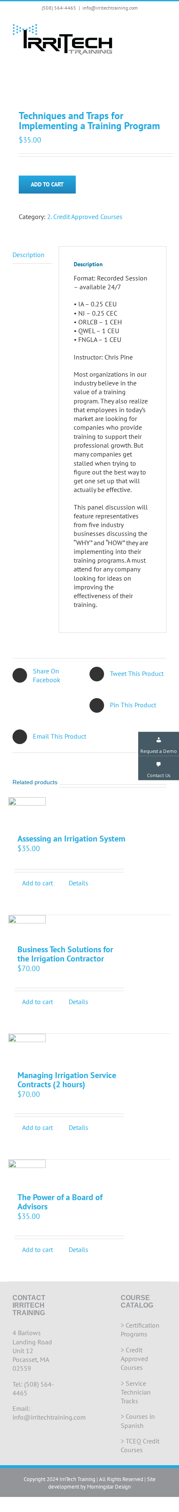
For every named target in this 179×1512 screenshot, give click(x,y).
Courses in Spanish (138, 1420)
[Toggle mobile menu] (163, 27)
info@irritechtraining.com (110, 8)
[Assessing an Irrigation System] (27, 811)
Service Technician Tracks (136, 1392)
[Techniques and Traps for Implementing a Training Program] (89, 81)
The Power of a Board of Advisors (59, 1202)
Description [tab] (28, 254)
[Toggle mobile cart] (148, 27)
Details (78, 883)
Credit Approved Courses (134, 1359)
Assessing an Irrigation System (71, 838)
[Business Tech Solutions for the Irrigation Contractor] (27, 925)
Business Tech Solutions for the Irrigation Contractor (65, 954)
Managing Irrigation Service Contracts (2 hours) (66, 1080)
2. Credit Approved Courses (84, 216)
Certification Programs (140, 1329)
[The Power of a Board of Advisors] (27, 1172)
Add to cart (47, 184)
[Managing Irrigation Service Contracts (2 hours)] (27, 1048)
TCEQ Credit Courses (140, 1445)
